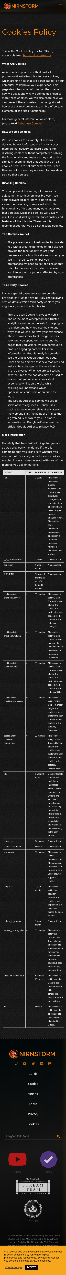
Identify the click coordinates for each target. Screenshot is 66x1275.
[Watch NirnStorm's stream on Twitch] (16, 1063)
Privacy (33, 1114)
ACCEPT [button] (31, 1267)
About (33, 1104)
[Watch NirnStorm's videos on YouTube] (24, 1063)
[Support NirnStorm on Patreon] (50, 1063)
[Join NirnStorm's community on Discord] (42, 1063)
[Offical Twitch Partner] (48, 1159)
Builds (33, 1074)
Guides (33, 1084)
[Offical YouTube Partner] (17, 1159)
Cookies (33, 1124)
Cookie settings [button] (13, 1267)
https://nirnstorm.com (37, 55)
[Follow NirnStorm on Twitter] (33, 1063)
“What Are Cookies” (30, 123)
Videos (33, 1094)
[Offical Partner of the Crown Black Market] (33, 1209)
